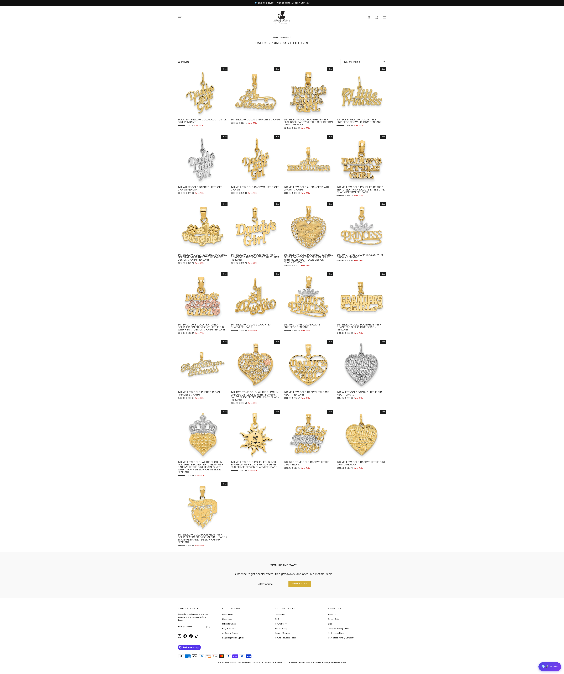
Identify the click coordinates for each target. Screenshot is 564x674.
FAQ (277, 619)
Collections (284, 37)
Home (275, 37)
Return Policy (281, 624)
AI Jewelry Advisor (230, 633)
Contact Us (280, 614)
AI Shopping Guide (336, 633)
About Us (332, 614)
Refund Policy (281, 628)
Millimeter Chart (229, 624)
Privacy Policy (334, 619)
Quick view (202, 113)
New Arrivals (227, 614)
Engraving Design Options (233, 638)
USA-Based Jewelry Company (341, 638)
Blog (330, 624)
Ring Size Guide (229, 628)
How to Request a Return (285, 638)
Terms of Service (282, 633)
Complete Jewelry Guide (338, 628)
